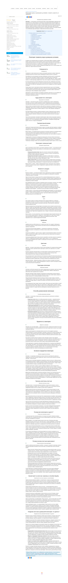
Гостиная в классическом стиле (12, 28)
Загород (55, 8)
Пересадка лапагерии (35, 44)
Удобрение (33, 41)
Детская (29, 8)
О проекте (12, 8)
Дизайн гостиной (10, 27)
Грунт (32, 40)
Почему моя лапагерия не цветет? (37, 50)
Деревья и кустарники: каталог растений (14, 46)
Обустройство (38, 8)
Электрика (44, 8)
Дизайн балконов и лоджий (12, 36)
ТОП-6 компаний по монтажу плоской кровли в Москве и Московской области (16, 69)
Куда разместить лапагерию (36, 35)
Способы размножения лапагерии (34, 45)
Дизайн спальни (9, 31)
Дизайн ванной (9, 34)
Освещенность (34, 34)
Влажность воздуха (35, 39)
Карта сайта (44, 571)
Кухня (52, 8)
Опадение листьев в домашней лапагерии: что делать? (41, 54)
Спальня (21, 8)
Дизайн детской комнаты (11, 35)
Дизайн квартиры (10, 23)
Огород (8, 49)
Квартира (25, 8)
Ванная (33, 8)
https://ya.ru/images (40, 553)
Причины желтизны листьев (36, 49)
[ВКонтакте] (27, 17)
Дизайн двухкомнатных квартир (12, 25)
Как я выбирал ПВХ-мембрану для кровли (16, 64)
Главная (27, 11)
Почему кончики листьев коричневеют (38, 51)
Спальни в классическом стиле (12, 33)
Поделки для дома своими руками (13, 38)
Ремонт (48, 8)
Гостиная (17, 8)
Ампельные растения (33, 11)
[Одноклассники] (28, 17)
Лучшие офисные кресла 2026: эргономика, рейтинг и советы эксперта (16, 60)
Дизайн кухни (9, 30)
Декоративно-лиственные (11, 45)
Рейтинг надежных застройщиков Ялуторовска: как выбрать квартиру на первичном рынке (15, 73)
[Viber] (31, 17)
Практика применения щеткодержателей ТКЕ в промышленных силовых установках (15, 56)
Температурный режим (35, 36)
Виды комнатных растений (11, 39)
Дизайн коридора (10, 37)
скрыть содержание (48, 31)
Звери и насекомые (10, 47)
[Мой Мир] (30, 17)
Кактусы (8, 48)
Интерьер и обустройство (11, 21)
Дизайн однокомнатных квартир (12, 24)
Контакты (43, 569)
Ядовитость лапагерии (32, 46)
